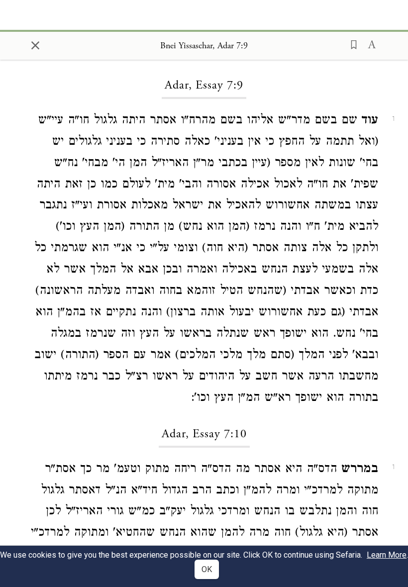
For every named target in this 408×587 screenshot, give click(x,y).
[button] (350, 44)
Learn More (387, 555)
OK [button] (207, 569)
